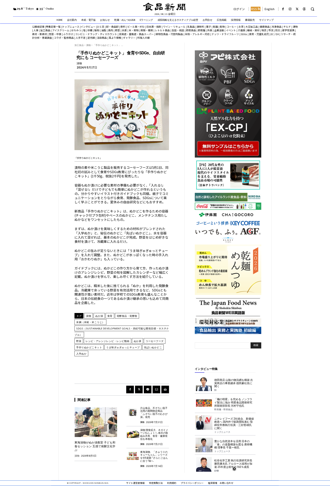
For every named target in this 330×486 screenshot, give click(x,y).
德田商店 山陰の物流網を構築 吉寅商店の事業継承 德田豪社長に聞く (233, 383)
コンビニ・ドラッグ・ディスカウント (96, 34)
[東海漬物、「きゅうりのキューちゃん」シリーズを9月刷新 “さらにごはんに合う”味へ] (132, 455)
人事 (35, 30)
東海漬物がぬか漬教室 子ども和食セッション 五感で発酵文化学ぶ (94, 446)
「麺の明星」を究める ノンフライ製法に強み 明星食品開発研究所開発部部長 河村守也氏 (233, 402)
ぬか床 (138, 341)
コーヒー (232, 26)
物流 (263, 30)
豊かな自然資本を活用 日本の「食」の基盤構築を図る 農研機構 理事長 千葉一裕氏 (233, 444)
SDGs (244, 34)
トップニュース (70, 26)
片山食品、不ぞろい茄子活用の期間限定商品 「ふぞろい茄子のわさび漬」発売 (153, 412)
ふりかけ (68, 34)
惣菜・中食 (55, 34)
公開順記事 (38, 26)
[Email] (156, 389)
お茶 (241, 26)
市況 (270, 30)
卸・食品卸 (112, 26)
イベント (231, 30)
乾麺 (215, 26)
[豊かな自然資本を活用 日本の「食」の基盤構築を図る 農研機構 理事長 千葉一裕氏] (204, 445)
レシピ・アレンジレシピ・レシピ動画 (107, 341)
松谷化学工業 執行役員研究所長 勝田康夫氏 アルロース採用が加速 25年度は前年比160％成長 (233, 463)
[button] (312, 9)
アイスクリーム (60, 30)
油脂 (103, 30)
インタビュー (88, 26)
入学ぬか (81, 353)
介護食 (241, 30)
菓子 (208, 26)
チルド (287, 26)
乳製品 (191, 26)
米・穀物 (134, 30)
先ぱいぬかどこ (153, 347)
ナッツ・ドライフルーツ (225, 34)
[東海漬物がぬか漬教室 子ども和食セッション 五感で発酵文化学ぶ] (95, 422)
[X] (297, 9)
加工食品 (45, 30)
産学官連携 (288, 30)
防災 (277, 30)
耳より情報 (115, 37)
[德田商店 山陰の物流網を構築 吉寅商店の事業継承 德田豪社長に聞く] (204, 384)
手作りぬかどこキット (89, 347)
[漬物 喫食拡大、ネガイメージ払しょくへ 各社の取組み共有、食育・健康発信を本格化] (132, 433)
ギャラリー (129, 37)
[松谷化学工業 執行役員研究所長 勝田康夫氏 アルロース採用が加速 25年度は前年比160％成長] (204, 464)
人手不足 (81, 37)
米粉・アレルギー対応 (197, 34)
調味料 (200, 26)
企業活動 (219, 30)
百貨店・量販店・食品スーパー (136, 34)
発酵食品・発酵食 (127, 316)
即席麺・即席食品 (223, 409)
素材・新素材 (39, 34)
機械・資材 (253, 30)
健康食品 (265, 26)
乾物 (222, 26)
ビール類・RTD (135, 26)
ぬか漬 (99, 316)
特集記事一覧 (53, 26)
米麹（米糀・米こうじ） (90, 322)
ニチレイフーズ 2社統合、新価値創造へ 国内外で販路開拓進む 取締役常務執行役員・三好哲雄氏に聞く (234, 423)
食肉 (110, 30)
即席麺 (201, 30)
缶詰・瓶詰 (178, 30)
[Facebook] (283, 9)
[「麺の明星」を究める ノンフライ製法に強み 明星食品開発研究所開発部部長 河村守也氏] (204, 403)
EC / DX (275, 34)
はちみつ (76, 30)
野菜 (117, 30)
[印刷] (165, 389)
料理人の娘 (143, 37)
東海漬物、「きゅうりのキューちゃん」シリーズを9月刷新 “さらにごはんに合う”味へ (154, 456)
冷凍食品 (276, 26)
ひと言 (100, 26)
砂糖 (89, 30)
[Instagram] (290, 9)
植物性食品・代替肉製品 (169, 34)
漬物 (295, 26)
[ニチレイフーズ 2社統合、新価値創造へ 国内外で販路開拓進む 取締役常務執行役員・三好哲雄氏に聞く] (204, 422)
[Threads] (304, 9)
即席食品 (191, 30)
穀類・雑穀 (147, 30)
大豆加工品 (251, 26)
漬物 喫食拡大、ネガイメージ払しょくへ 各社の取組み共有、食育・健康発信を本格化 (154, 434)
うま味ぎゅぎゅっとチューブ (123, 347)
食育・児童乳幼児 (259, 34)
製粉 (96, 30)
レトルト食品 (162, 30)
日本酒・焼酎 (153, 26)
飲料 (123, 26)
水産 (124, 30)
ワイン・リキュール (174, 26)
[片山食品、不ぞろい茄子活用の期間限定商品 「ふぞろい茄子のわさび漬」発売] (132, 411)
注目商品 (102, 37)
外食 (209, 30)
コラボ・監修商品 (64, 37)
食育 (109, 316)
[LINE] (147, 389)
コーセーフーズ (155, 341)
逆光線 (91, 37)
